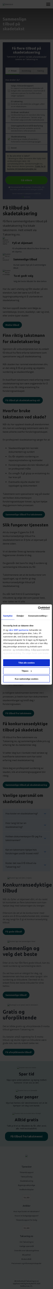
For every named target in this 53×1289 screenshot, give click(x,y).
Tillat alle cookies (26, 663)
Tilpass (25, 671)
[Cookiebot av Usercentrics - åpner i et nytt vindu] (38, 608)
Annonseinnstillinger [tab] (38, 616)
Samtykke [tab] (8, 616)
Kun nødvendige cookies (26, 679)
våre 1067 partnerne (19, 630)
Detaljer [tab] (20, 616)
